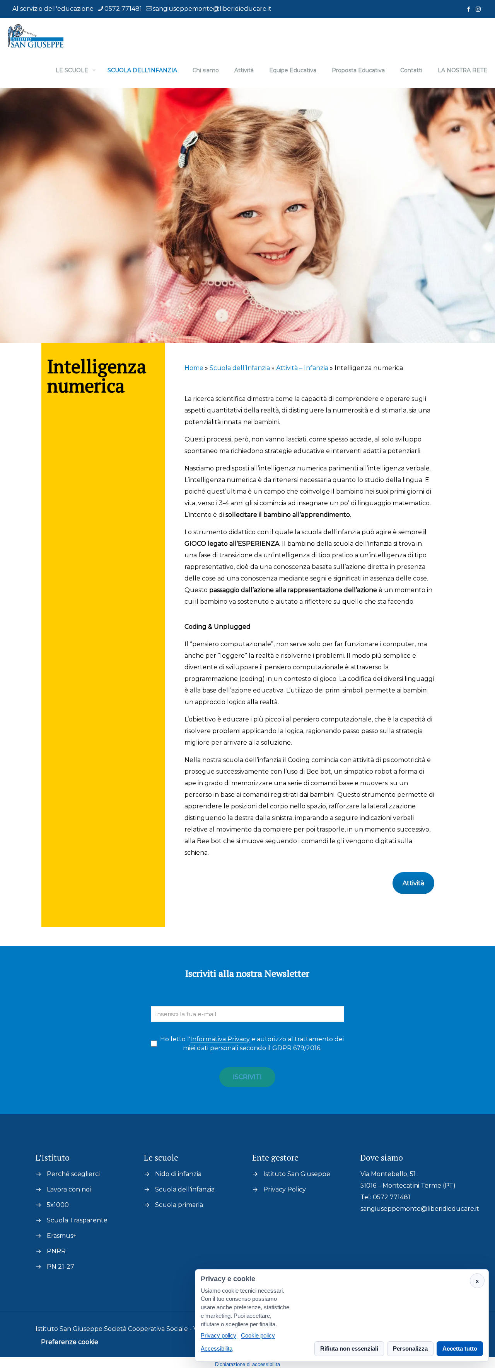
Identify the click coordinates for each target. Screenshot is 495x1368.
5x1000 (58, 1204)
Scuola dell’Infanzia (240, 368)
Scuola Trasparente (77, 1220)
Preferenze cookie (69, 1342)
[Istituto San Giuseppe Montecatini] (35, 35)
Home (193, 368)
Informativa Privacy (220, 1039)
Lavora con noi (69, 1189)
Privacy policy (218, 1335)
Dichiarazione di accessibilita (247, 1364)
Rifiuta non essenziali (349, 1348)
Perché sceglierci (73, 1174)
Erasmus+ (62, 1235)
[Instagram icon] (478, 9)
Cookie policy (258, 1335)
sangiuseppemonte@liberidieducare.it (212, 8)
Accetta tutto (459, 1348)
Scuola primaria (179, 1204)
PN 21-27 (60, 1266)
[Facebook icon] (468, 9)
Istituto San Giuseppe (296, 1174)
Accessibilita (216, 1348)
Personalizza (410, 1348)
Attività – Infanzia (302, 368)
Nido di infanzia (178, 1174)
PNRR (56, 1251)
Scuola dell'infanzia (185, 1189)
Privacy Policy (284, 1189)
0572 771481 (123, 8)
